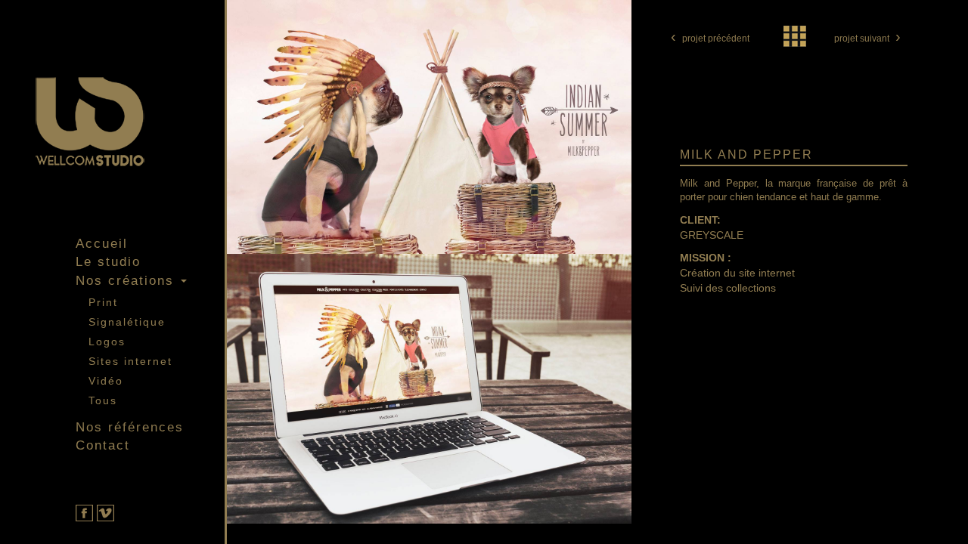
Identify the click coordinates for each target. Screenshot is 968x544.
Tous (102, 400)
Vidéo (105, 381)
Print (103, 302)
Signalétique (127, 322)
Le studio (108, 262)
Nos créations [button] (127, 281)
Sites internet (130, 361)
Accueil (102, 243)
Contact (103, 445)
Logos (107, 341)
